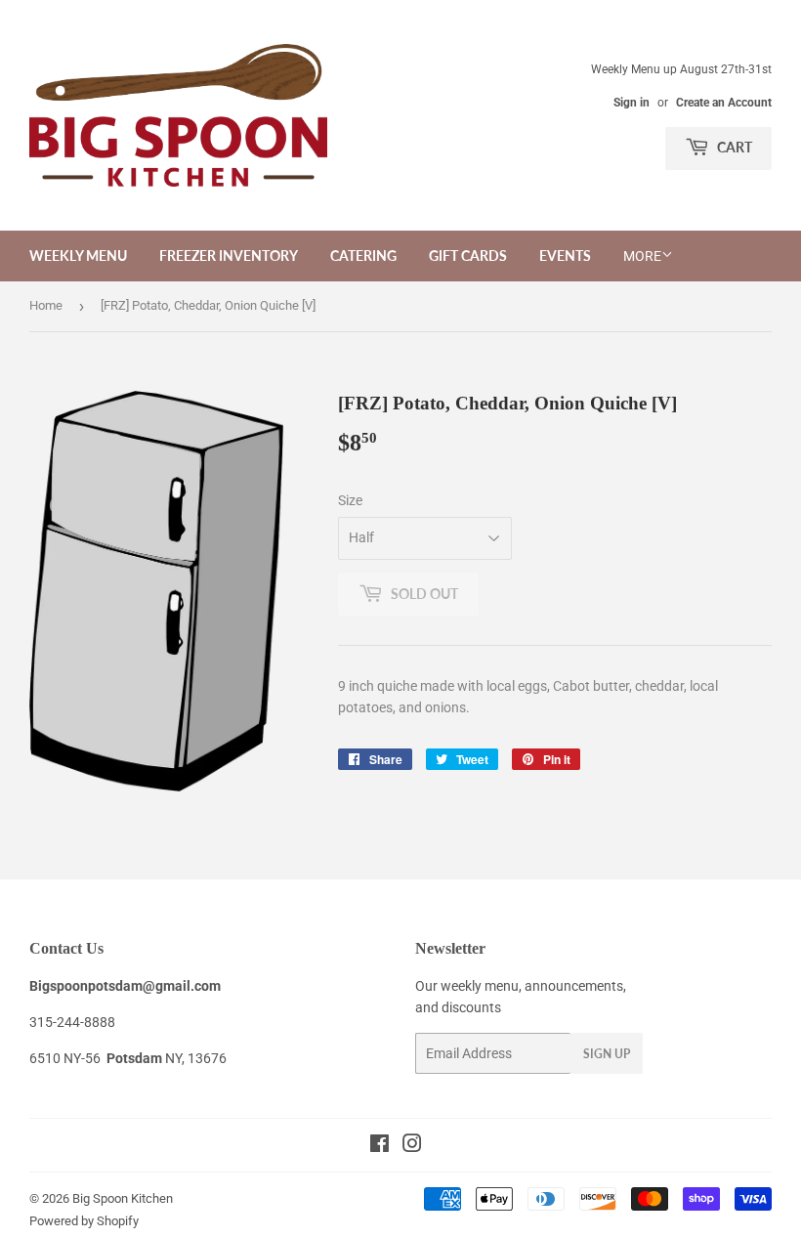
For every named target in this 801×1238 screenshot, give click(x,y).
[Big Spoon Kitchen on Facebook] (379, 1146)
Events (565, 255)
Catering (363, 255)
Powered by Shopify (84, 1221)
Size (350, 500)
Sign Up (606, 1053)
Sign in (631, 102)
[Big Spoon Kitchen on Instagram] (412, 1146)
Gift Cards (468, 255)
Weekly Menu (78, 255)
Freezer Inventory (228, 255)
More (642, 256)
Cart (733, 147)
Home (46, 305)
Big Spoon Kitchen (122, 1198)
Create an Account (724, 102)
